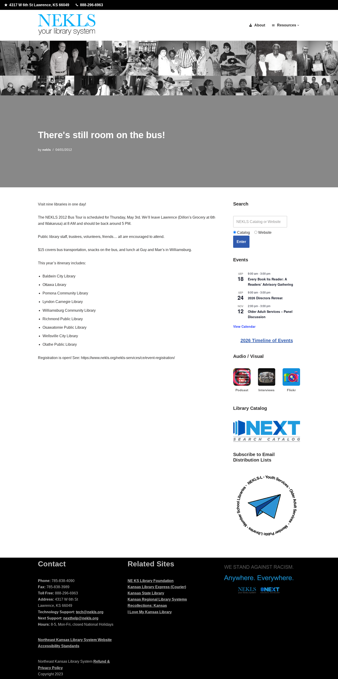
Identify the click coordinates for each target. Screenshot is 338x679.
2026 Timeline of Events (267, 340)
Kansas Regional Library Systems (157, 599)
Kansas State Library (146, 593)
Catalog (243, 232)
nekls (46, 149)
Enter (241, 242)
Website (264, 232)
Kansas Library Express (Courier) (157, 587)
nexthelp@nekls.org (80, 618)
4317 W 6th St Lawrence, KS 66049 (39, 5)
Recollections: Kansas (147, 606)
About (259, 25)
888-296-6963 (91, 5)
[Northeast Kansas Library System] (66, 25)
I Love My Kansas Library (150, 612)
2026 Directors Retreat (265, 298)
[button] (298, 25)
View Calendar (244, 326)
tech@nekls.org (89, 612)
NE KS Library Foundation (151, 581)
